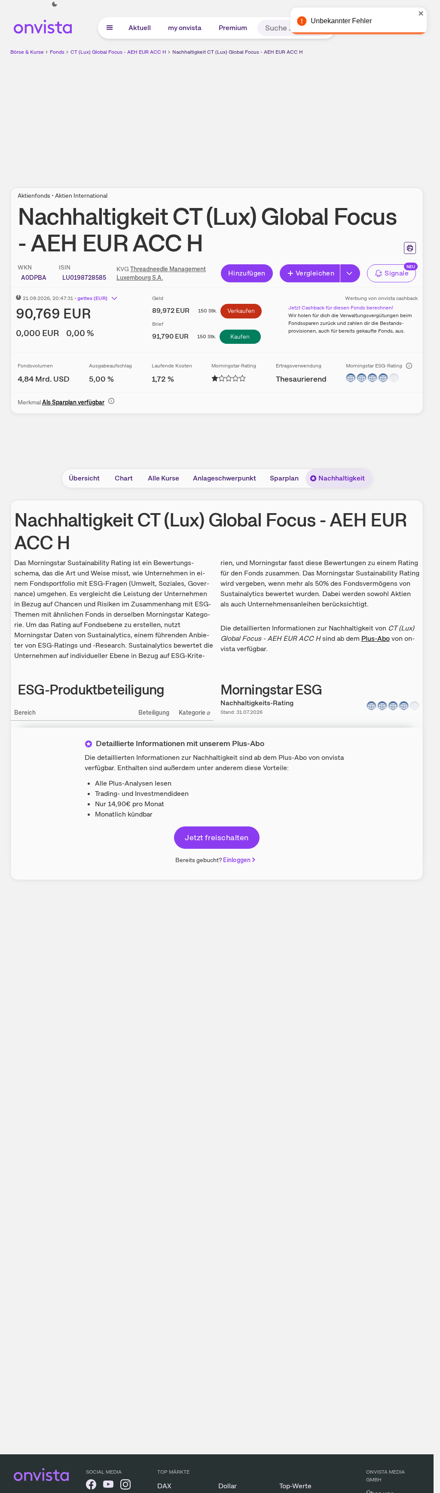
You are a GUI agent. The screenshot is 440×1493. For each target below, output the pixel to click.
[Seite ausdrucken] (410, 248)
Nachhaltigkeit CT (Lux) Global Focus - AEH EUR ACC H (237, 52)
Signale (397, 273)
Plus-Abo (375, 638)
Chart (124, 478)
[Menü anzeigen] (109, 28)
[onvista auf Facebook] (91, 1486)
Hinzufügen (247, 273)
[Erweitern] (350, 273)
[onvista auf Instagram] (125, 1486)
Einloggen (237, 860)
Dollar (227, 1485)
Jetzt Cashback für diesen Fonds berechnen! (340, 307)
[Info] (409, 366)
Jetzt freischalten (216, 837)
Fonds (57, 52)
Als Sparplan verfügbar (73, 402)
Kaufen (240, 336)
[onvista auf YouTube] (108, 1486)
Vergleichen (315, 273)
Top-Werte (295, 1485)
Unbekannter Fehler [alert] (340, 20)
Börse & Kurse (27, 52)
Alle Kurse (163, 478)
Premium (233, 27)
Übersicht (84, 478)
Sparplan (284, 478)
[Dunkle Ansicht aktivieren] (54, 4)
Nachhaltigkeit (341, 478)
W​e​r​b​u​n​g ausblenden (291, 116)
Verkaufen (241, 311)
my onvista (185, 27)
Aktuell (139, 27)
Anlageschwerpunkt (224, 478)
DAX (164, 1485)
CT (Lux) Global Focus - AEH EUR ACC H (118, 52)
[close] (421, 13)
